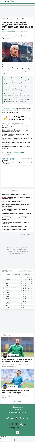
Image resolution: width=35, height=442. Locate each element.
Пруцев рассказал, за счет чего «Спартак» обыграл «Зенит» (15, 209)
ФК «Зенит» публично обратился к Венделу (15, 194)
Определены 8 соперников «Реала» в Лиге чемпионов (15, 218)
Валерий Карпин (19, 152)
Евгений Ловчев (8, 154)
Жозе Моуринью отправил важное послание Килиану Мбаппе (15, 205)
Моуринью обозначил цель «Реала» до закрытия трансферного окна (16, 214)
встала (4, 112)
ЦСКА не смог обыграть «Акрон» (12, 201)
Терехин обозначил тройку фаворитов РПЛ (15, 229)
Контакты (17, 415)
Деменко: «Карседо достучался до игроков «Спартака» (15, 222)
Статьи (6, 335)
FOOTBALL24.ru (9, 1)
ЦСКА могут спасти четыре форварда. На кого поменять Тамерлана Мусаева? (17, 360)
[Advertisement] (17, 10)
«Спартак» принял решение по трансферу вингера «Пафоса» (17, 198)
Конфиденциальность (17, 407)
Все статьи (17, 401)
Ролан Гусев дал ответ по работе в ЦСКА (14, 226)
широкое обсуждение (9, 109)
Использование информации (17, 412)
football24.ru (30, 158)
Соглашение (17, 409)
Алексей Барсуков (10, 31)
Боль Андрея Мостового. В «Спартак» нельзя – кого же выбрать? (16, 392)
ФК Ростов (9, 152)
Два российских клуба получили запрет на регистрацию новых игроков (15, 130)
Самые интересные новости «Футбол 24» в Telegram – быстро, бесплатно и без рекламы (19, 117)
